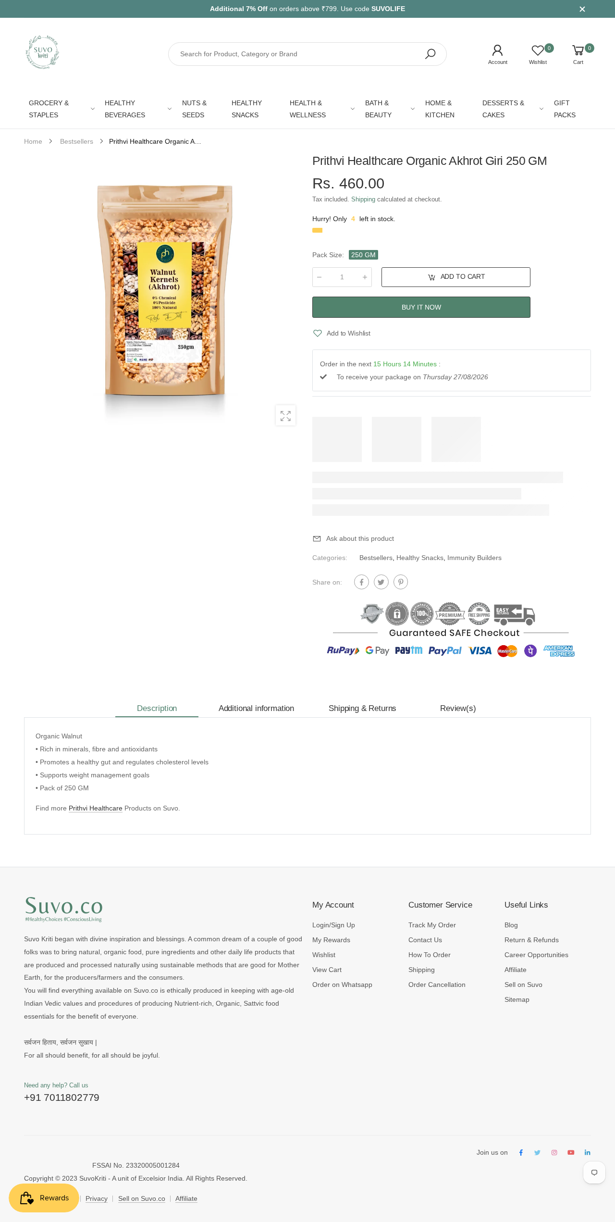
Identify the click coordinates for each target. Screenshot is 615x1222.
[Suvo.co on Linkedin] (587, 1153)
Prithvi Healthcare (96, 808)
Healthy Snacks (419, 557)
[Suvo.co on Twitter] (537, 1153)
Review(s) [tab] (458, 708)
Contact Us (425, 940)
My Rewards (331, 940)
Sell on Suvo (523, 984)
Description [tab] (157, 708)
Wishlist (323, 955)
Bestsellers (376, 557)
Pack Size (328, 255)
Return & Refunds (531, 940)
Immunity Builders (474, 557)
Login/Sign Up (333, 925)
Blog (511, 925)
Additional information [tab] (256, 708)
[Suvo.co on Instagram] (554, 1153)
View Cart (327, 969)
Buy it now (421, 307)
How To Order (429, 955)
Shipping (363, 199)
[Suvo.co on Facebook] (520, 1153)
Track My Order (432, 925)
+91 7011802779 (61, 1097)
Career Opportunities (536, 955)
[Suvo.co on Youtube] (571, 1153)
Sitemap (516, 999)
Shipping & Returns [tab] (362, 708)
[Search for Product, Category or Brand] (430, 54)
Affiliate (515, 969)
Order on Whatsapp (342, 984)
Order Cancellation (437, 984)
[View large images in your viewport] (285, 415)
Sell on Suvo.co (141, 1198)
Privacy (97, 1198)
